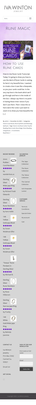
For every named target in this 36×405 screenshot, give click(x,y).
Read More (6, 133)
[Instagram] (4, 379)
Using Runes (6, 130)
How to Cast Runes (12, 52)
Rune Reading (27, 128)
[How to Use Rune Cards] (18, 50)
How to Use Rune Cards (20, 126)
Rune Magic (19, 128)
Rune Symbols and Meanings (23, 123)
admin (7, 121)
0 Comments (16, 130)
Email (21, 360)
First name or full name (25, 352)
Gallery (18, 46)
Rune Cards (11, 128)
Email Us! (6, 367)
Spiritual (21, 55)
